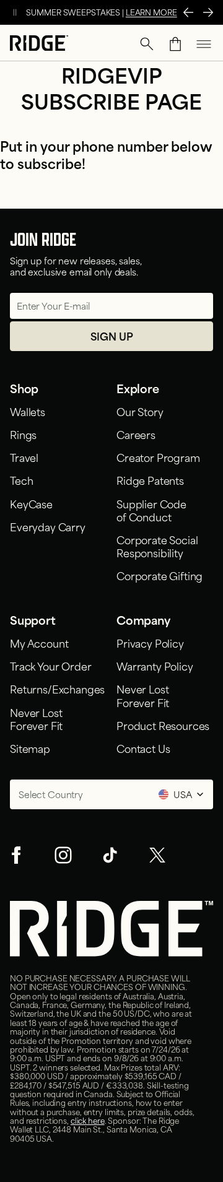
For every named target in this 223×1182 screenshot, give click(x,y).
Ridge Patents (150, 480)
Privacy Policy (150, 643)
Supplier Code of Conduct (151, 509)
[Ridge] (39, 44)
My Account (39, 643)
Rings (23, 434)
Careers (135, 434)
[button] (147, 44)
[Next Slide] (208, 12)
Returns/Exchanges (57, 688)
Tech (21, 480)
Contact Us (143, 748)
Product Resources (162, 725)
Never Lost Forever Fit (38, 718)
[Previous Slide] (188, 12)
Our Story (140, 411)
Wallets (27, 411)
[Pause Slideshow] (15, 12)
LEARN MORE (151, 12)
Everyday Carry (47, 526)
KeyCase (31, 503)
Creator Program (158, 457)
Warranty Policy (154, 666)
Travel (24, 457)
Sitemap (30, 748)
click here (88, 1120)
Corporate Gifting (159, 575)
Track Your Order (50, 666)
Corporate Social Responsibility (157, 545)
